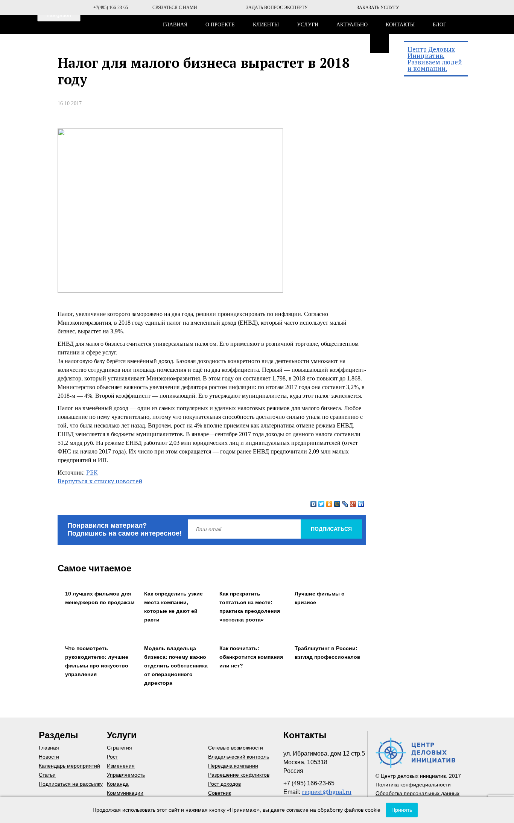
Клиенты (266, 24)
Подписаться (331, 529)
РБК (92, 472)
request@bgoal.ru (326, 792)
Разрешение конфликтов (238, 775)
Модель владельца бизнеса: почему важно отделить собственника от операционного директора (176, 665)
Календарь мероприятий (69, 766)
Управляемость (126, 775)
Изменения (121, 766)
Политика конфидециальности (413, 785)
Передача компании (233, 766)
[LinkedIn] (361, 504)
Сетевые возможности (235, 748)
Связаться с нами (174, 7)
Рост (112, 757)
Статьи (47, 775)
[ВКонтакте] (314, 504)
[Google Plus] (353, 504)
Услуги (307, 24)
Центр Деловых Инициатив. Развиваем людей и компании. (435, 59)
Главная (175, 24)
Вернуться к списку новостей (100, 481)
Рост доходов (224, 784)
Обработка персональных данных (417, 793)
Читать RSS (379, 43)
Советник (219, 793)
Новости (49, 757)
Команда (118, 784)
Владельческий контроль (238, 757)
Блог (439, 24)
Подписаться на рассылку (71, 784)
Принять (401, 810)
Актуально (352, 24)
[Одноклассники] (329, 504)
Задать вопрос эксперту (277, 7)
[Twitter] (321, 504)
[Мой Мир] (337, 504)
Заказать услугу (378, 7)
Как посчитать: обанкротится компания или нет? (251, 657)
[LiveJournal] (345, 504)
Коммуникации (125, 793)
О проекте (220, 24)
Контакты (400, 24)
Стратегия (119, 748)
